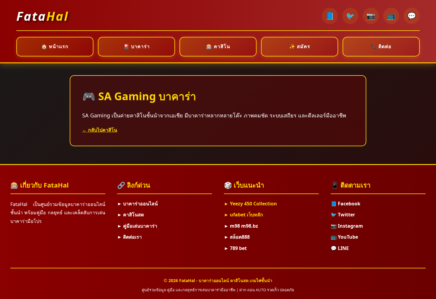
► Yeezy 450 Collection (250, 203)
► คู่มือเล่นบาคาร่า (137, 226)
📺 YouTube (344, 237)
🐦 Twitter (343, 214)
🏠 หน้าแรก (55, 46)
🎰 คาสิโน (218, 46)
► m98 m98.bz (241, 226)
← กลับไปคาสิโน (99, 130)
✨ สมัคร (299, 46)
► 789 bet (235, 248)
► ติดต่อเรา (129, 237)
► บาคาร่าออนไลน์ (137, 203)
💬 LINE (340, 248)
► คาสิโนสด (130, 214)
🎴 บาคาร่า (136, 46)
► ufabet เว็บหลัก (243, 214)
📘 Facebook (345, 203)
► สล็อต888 (237, 237)
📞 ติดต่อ (381, 46)
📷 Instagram (347, 226)
